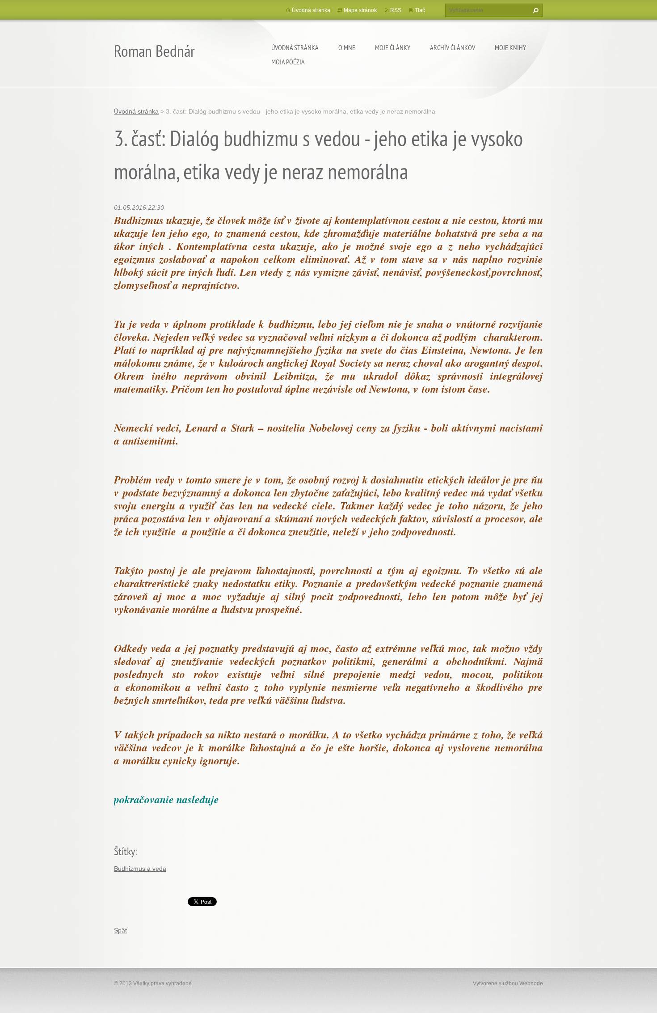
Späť (120, 930)
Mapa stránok (360, 10)
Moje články (392, 47)
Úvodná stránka (295, 47)
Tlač (420, 10)
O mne (346, 47)
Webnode (531, 983)
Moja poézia (288, 61)
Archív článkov (452, 47)
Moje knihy (510, 47)
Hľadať (534, 10)
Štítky (124, 851)
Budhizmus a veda (140, 868)
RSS (395, 10)
